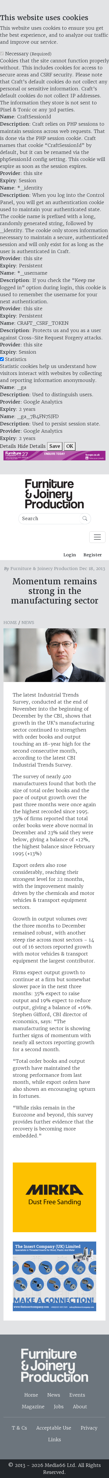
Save (54, 446)
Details (8, 446)
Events (77, 1395)
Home (10, 622)
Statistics (15, 359)
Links (54, 1439)
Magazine (33, 1406)
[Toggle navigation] (97, 537)
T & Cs (19, 1428)
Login (69, 554)
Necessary (28, 54)
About (80, 1406)
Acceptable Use (53, 1428)
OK (69, 446)
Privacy (89, 1428)
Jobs (59, 1406)
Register (92, 554)
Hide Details (31, 446)
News (28, 622)
